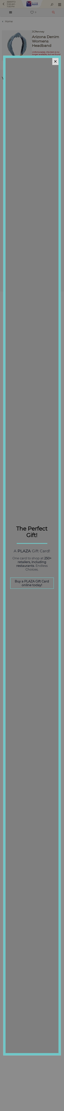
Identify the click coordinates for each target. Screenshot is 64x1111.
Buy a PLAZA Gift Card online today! (32, 583)
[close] (55, 61)
